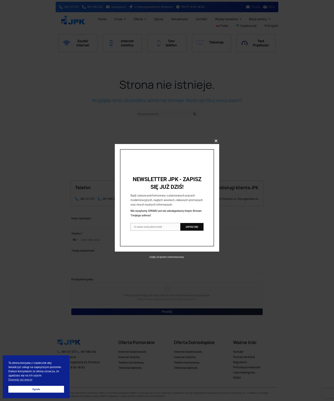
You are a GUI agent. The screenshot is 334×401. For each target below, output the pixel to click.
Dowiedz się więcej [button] (20, 379)
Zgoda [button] (36, 389)
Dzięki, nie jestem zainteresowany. (167, 257)
